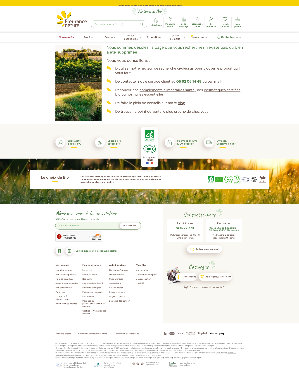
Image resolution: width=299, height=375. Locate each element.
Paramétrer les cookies (66, 303)
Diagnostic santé (117, 292)
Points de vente (89, 274)
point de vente (149, 111)
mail (217, 81)
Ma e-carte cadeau (64, 279)
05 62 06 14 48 (189, 81)
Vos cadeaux (115, 283)
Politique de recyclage (92, 292)
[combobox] (119, 24)
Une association (143, 279)
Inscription (60, 296)
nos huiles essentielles (145, 94)
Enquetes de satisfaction (93, 283)
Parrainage (60, 292)
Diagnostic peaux (117, 296)
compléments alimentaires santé (167, 90)
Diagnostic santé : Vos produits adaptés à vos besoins (149, 3)
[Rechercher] (141, 24)
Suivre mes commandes (66, 283)
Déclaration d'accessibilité (127, 333)
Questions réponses (118, 270)
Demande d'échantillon (119, 301)
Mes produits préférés (65, 274)
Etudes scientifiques (91, 287)
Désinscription (62, 299)
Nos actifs (87, 279)
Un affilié (140, 283)
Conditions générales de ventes (92, 333)
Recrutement (88, 296)
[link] (183, 22)
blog (181, 103)
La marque (87, 270)
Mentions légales (63, 333)
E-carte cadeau (116, 287)
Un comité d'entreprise (146, 274)
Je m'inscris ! (130, 225)
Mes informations (63, 270)
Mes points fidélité (63, 287)
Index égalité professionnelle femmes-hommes (94, 304)
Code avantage (116, 279)
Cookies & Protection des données (94, 312)
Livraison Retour (116, 274)
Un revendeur (142, 270)
